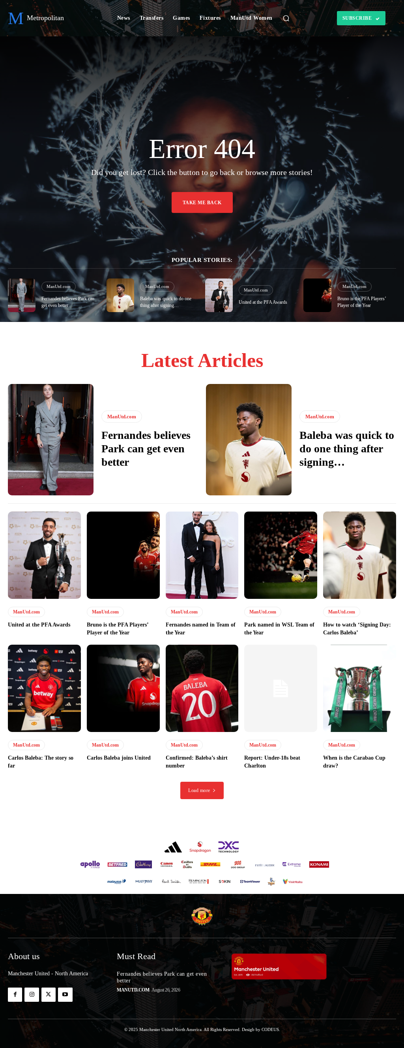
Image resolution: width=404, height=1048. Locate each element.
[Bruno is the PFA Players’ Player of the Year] (317, 295)
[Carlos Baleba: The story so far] (44, 688)
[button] (286, 18)
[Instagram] (31, 995)
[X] (48, 995)
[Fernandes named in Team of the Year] (202, 555)
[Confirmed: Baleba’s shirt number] (202, 688)
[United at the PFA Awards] (219, 295)
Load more (199, 790)
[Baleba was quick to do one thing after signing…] (120, 295)
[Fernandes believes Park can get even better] (22, 295)
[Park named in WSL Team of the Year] (280, 555)
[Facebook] (15, 995)
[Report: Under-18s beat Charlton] (280, 688)
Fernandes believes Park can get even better (146, 448)
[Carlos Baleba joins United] (123, 688)
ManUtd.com (59, 286)
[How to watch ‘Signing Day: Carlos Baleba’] (359, 555)
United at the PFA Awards (263, 302)
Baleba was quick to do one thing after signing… (346, 448)
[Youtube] (65, 995)
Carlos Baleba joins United (119, 758)
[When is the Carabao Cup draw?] (359, 688)
